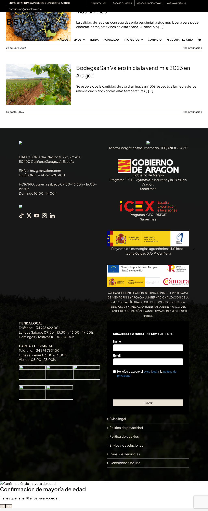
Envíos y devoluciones (126, 445)
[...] (150, 91)
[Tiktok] (21, 215)
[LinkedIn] (52, 215)
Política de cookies (124, 436)
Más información (192, 111)
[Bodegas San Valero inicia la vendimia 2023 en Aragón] (38, 84)
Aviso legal (117, 419)
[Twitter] (29, 215)
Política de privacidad (126, 427)
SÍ (2, 506)
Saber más (148, 189)
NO (9, 506)
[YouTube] (36, 215)
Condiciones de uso (124, 463)
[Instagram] (44, 215)
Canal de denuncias (124, 454)
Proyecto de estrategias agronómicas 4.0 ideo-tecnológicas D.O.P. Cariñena (148, 250)
